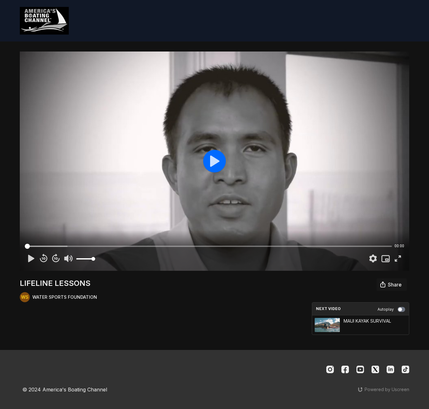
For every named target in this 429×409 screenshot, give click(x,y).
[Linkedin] (390, 369)
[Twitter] (375, 369)
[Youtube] (360, 369)
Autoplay (385, 309)
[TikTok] (405, 369)
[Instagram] (330, 369)
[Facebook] (345, 369)
